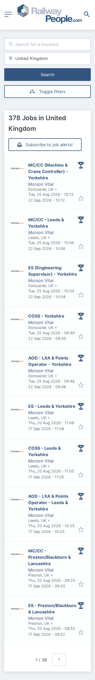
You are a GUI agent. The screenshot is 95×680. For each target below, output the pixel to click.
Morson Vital (41, 184)
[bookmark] (81, 198)
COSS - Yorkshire (46, 316)
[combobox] (47, 44)
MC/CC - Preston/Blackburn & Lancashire (49, 557)
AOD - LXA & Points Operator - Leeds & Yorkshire (48, 502)
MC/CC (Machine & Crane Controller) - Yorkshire (48, 171)
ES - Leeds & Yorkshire (51, 406)
